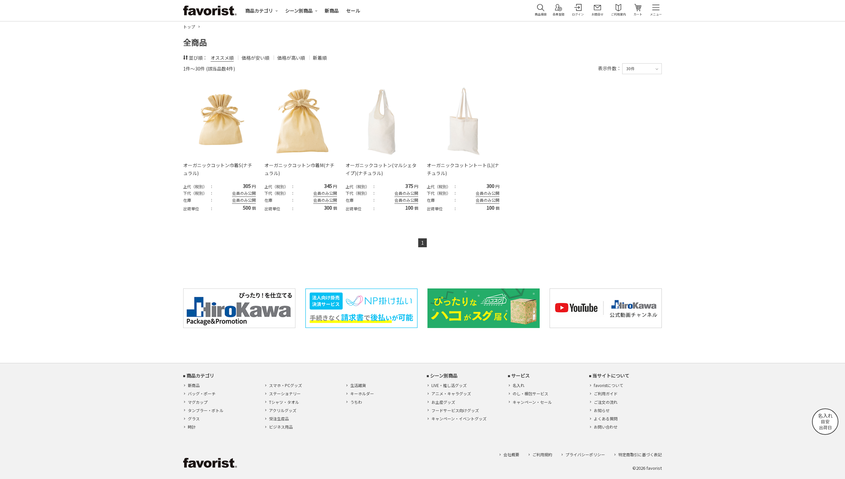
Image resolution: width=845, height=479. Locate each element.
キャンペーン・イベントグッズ (459, 418)
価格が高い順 (291, 57)
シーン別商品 (299, 10)
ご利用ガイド (606, 393)
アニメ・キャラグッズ (451, 393)
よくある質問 (606, 418)
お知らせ (602, 410)
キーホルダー (362, 393)
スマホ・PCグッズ (285, 385)
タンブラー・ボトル (205, 410)
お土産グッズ (443, 402)
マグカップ (198, 402)
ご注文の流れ (606, 402)
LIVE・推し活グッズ (449, 385)
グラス (194, 418)
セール (353, 10)
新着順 (320, 57)
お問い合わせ (606, 427)
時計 (192, 427)
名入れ (518, 385)
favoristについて (608, 385)
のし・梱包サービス (530, 393)
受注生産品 (279, 418)
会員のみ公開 (244, 193)
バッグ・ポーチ (202, 393)
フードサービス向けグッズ (455, 410)
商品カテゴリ (259, 10)
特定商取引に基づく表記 (640, 454)
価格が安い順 (255, 57)
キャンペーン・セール (532, 402)
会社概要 (511, 454)
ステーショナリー (285, 393)
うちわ (356, 402)
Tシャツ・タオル (284, 402)
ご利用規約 (542, 454)
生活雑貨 (358, 385)
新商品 (332, 10)
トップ (189, 27)
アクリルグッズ (282, 410)
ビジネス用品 (281, 427)
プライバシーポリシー (585, 454)
